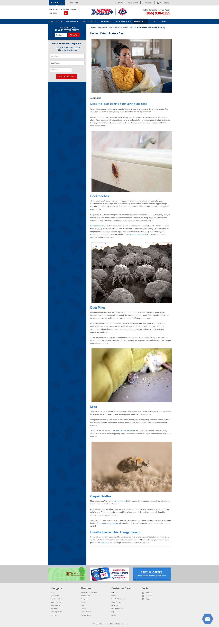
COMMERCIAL (73, 3)
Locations (54, 608)
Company (84, 599)
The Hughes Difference (89, 592)
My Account (115, 605)
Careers (152, 21)
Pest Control (72, 21)
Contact (164, 21)
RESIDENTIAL (57, 3)
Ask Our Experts (116, 608)
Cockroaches (95, 226)
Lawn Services (106, 21)
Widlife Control (56, 602)
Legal (113, 612)
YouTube (149, 593)
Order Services (116, 602)
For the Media (86, 615)
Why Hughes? (140, 21)
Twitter (148, 599)
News (83, 602)
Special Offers (132, 2)
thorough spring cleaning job (109, 523)
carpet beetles (119, 501)
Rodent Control (55, 21)
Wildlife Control (123, 21)
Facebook (149, 596)
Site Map (54, 615)
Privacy (113, 615)
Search (119, 2)
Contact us (105, 543)
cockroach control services (138, 234)
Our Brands (147, 2)
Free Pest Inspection (118, 599)
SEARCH (74, 35)
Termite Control (89, 21)
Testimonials (85, 596)
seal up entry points (124, 431)
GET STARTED (66, 76)
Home (93, 27)
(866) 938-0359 (157, 13)
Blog (125, 27)
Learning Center (116, 27)
